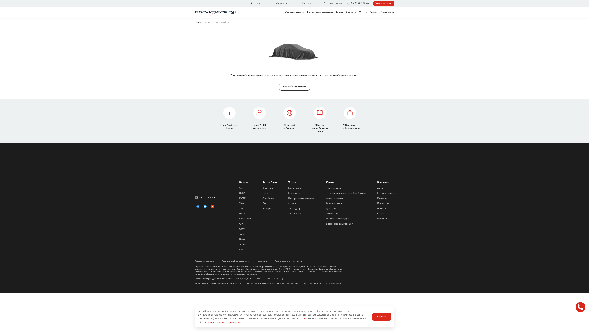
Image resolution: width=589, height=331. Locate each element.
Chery (242, 229)
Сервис (374, 12)
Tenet (241, 234)
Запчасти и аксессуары (337, 219)
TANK (242, 209)
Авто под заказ (295, 214)
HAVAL (242, 214)
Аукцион (292, 203)
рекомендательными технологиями (223, 322)
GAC (241, 224)
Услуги (363, 12)
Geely (241, 188)
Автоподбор (294, 209)
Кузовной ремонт (334, 203)
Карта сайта (262, 261)
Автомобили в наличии (320, 12)
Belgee (242, 239)
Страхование (294, 193)
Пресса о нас (383, 203)
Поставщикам (384, 219)
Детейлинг (331, 209)
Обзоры (381, 214)
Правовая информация (204, 261)
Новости (381, 209)
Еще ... (242, 250)
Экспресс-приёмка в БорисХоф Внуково (346, 193)
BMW (242, 193)
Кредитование (295, 188)
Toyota (242, 244)
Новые (265, 193)
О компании (387, 12)
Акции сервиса (333, 188)
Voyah (242, 203)
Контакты (350, 12)
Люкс (265, 203)
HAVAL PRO (245, 219)
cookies (303, 318)
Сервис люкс (332, 214)
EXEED (242, 198)
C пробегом (268, 198)
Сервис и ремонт (334, 198)
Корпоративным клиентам (301, 198)
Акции (380, 188)
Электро (266, 209)
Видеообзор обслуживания (339, 224)
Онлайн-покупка (294, 12)
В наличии (267, 188)
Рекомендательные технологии (288, 261)
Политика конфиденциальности (235, 261)
